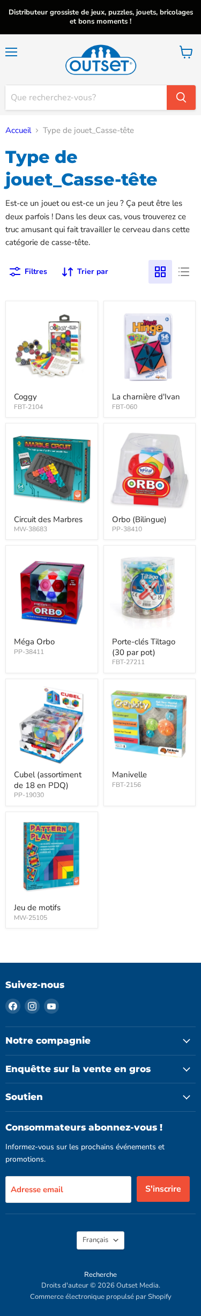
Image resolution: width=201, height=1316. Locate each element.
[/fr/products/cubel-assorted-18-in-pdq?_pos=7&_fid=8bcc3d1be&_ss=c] (52, 725)
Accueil (18, 130)
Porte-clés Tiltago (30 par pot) (143, 647)
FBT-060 (124, 407)
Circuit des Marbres (48, 519)
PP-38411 (29, 652)
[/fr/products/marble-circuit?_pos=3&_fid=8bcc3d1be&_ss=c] (52, 469)
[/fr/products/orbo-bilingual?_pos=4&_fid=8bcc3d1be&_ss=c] (150, 469)
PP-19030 (29, 795)
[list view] (184, 272)
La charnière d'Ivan (146, 396)
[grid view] (160, 272)
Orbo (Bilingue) (139, 519)
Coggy (25, 396)
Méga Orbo (34, 641)
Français (95, 1240)
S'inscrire (163, 1189)
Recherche (100, 1275)
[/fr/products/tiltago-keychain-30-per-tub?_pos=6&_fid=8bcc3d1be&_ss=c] (150, 591)
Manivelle (129, 774)
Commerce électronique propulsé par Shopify (101, 1297)
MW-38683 (30, 529)
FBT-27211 (128, 662)
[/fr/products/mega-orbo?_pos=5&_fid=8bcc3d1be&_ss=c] (52, 591)
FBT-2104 (28, 407)
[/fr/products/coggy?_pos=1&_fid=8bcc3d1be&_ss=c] (52, 347)
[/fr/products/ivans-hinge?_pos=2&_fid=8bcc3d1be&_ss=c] (150, 347)
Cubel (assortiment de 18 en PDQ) (47, 780)
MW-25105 (30, 917)
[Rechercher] (181, 97)
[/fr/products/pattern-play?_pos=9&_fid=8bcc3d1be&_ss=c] (52, 858)
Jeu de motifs (37, 907)
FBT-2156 (126, 784)
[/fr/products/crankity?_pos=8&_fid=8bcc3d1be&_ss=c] (150, 725)
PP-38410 (127, 529)
